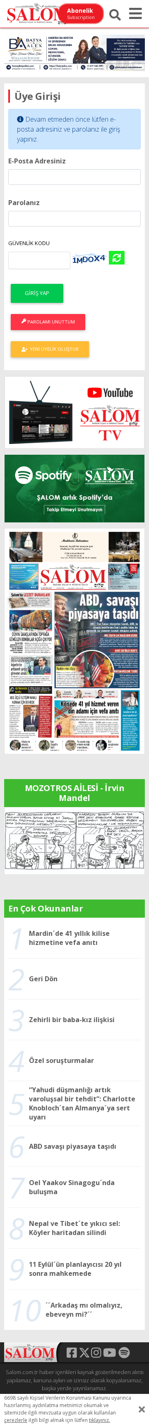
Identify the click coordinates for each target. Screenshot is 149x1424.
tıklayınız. (99, 1420)
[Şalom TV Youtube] (74, 412)
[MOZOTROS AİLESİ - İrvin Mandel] (74, 840)
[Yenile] (117, 257)
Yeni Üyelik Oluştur (53, 349)
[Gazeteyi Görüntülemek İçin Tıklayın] (74, 640)
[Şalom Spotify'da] (74, 488)
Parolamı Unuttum (50, 322)
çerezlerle (15, 1420)
